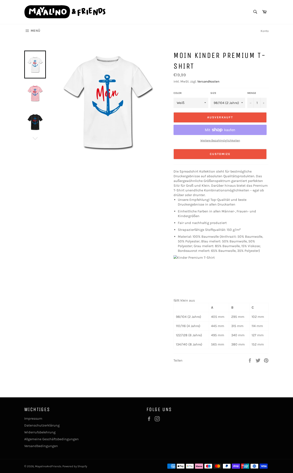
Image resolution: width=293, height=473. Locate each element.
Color (178, 93)
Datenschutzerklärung (42, 425)
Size (213, 93)
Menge (251, 93)
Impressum (33, 418)
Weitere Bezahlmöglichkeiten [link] (220, 140)
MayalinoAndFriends (48, 466)
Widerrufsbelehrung (40, 432)
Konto (265, 31)
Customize (220, 154)
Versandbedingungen (41, 446)
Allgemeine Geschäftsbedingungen (51, 439)
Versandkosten (208, 81)
